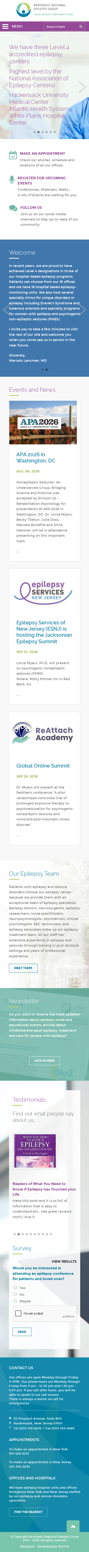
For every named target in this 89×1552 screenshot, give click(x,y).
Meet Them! (23, 968)
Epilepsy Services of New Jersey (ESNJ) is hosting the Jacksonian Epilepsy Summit (44, 632)
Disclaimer (27, 1546)
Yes (21, 1288)
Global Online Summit (43, 766)
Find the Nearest (28, 1512)
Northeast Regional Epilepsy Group (44, 9)
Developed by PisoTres (53, 1546)
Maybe (24, 1301)
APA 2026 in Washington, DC (36, 458)
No (21, 1295)
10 (51, 1234)
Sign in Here (44, 1060)
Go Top (73, 1526)
